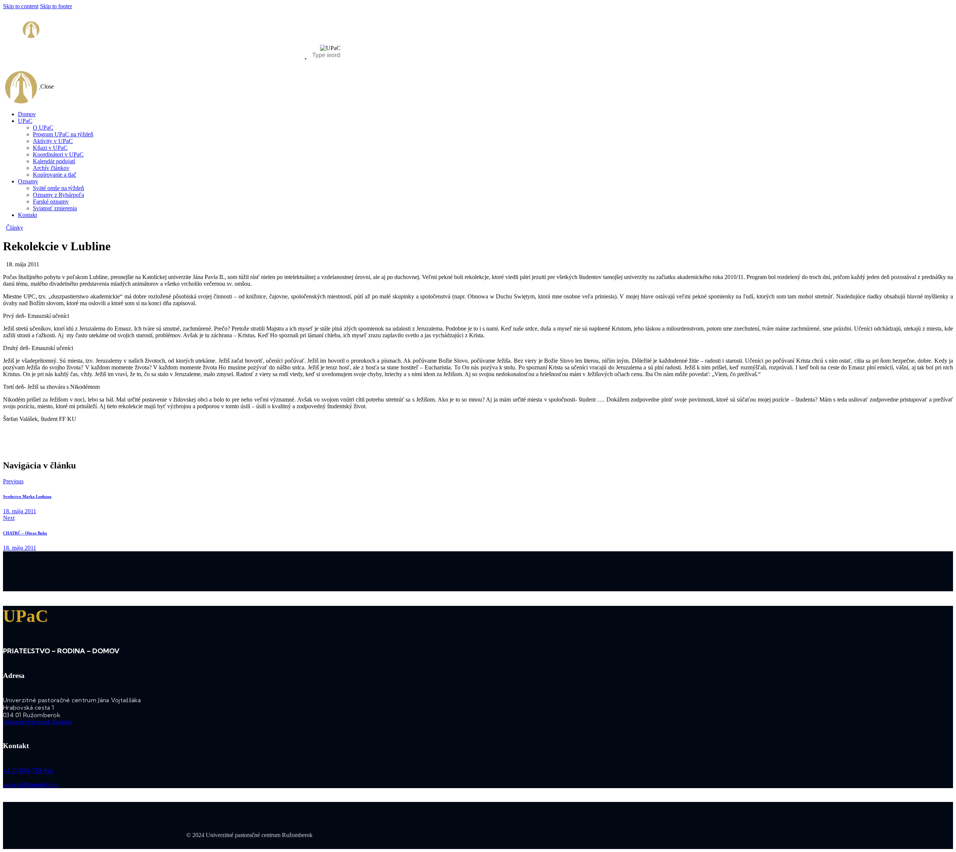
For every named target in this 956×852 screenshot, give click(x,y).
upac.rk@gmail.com (31, 784)
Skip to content (20, 6)
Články (14, 227)
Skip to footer (56, 6)
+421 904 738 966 (28, 770)
